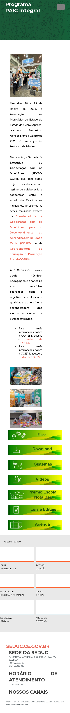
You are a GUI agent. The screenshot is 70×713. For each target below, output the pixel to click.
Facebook (11, 697)
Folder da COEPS (29, 357)
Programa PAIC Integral (22, 7)
